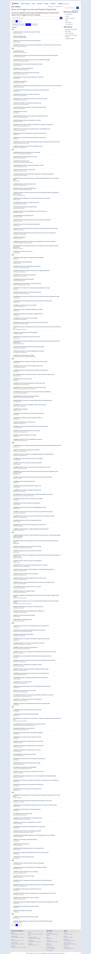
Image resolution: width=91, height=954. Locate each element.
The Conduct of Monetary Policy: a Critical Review (28, 871)
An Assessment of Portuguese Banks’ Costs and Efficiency (29, 266)
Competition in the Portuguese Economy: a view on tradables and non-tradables (34, 59)
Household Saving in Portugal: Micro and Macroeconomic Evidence (31, 346)
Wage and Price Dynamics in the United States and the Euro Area (31, 413)
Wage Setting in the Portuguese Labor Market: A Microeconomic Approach (33, 677)
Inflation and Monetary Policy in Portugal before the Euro (29, 737)
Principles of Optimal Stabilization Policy (26, 481)
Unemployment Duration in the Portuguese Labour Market (29, 520)
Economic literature (25, 3)
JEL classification (69, 24)
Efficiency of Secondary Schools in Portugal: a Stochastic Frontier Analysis (32, 565)
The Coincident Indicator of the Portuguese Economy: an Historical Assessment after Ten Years (37, 893)
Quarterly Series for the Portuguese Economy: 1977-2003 (29, 822)
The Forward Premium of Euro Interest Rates (27, 690)
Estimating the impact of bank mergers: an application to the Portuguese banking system (36, 174)
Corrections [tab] (34, 24)
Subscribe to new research (71, 29)
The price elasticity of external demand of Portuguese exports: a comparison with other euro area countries (39, 44)
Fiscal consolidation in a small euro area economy (29, 202)
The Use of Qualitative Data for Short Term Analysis (28, 897)
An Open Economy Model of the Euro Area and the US (30, 586)
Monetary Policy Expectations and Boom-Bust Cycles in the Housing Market (33, 426)
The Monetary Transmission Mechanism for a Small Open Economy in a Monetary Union (37, 374)
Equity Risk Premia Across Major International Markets (29, 503)
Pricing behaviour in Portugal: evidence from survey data (29, 749)
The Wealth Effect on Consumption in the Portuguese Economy (30, 606)
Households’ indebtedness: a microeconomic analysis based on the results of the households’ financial (38, 55)
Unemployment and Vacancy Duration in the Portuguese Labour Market (32, 867)
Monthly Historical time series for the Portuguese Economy (30, 788)
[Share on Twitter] (14, 6)
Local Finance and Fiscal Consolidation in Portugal (28, 916)
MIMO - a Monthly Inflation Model (25, 619)
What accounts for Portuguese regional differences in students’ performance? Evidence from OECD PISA (39, 141)
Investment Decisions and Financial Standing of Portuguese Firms (31, 610)
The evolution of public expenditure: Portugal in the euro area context (32, 133)
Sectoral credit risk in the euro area (25, 251)
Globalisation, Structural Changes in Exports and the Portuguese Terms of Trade (34, 467)
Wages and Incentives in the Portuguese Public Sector (28, 396)
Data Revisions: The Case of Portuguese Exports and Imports (30, 439)
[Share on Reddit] (17, 6)
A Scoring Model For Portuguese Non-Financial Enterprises (29, 102)
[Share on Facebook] (15, 6)
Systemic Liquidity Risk (22, 81)
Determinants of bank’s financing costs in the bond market (29, 709)
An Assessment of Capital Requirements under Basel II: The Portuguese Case (33, 370)
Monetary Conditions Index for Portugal (26, 876)
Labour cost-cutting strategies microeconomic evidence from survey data (32, 98)
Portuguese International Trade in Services (26, 422)
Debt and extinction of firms (23, 161)
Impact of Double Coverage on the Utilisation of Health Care (30, 417)
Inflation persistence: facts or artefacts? (28, 754)
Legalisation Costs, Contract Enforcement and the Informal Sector (31, 643)
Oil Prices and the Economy (23, 843)
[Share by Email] (19, 6)
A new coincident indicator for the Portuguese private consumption (31, 758)
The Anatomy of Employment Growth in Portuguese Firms (29, 485)
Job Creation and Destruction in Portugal (26, 615)
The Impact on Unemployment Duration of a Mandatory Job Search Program (33, 669)
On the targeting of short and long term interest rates (29, 94)
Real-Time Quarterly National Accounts (26, 856)
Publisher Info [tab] (15, 24)
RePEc (31, 953)
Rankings (46, 3)
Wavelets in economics (22, 111)
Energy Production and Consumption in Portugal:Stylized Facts (30, 313)
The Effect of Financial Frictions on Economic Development (30, 462)
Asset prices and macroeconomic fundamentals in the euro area (30, 771)
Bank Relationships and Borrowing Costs (26, 279)
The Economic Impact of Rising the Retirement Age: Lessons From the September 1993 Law (36, 582)
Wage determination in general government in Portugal (29, 762)
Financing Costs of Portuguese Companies (26, 591)
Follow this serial (52, 6)
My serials (58, 6)
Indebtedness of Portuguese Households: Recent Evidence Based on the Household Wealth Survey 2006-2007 (39, 445)
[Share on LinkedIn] (18, 6)
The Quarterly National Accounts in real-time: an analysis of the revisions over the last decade (36, 232)
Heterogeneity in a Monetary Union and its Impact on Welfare (30, 498)
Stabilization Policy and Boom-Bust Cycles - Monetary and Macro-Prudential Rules (34, 219)
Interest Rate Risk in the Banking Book (25, 634)
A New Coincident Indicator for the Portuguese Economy (29, 809)
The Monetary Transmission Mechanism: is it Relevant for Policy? (33, 724)
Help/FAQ (52, 3)
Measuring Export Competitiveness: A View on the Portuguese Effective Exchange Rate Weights (37, 775)
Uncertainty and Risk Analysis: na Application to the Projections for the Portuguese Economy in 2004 (38, 901)
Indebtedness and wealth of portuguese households (28, 714)
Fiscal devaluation (21, 237)
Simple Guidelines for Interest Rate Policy (26, 728)
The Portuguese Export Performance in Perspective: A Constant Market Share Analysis (35, 511)
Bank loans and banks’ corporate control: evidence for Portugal (30, 165)
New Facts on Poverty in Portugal (24, 378)
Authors (33, 3)
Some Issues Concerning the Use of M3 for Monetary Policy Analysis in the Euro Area (34, 656)
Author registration (69, 33)
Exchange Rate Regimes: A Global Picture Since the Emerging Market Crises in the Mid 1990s (36, 835)
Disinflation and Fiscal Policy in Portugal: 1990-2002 (28, 906)
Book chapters (68, 22)
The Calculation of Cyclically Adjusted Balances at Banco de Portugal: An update (34, 703)
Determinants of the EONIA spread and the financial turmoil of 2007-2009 (33, 322)
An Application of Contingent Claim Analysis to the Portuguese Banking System (33, 270)
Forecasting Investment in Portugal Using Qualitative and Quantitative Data (33, 528)
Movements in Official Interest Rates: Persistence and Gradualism (31, 863)
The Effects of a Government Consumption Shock (28, 647)
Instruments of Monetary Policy (26, 813)
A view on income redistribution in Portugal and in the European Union (32, 137)
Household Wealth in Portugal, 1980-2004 (28, 767)
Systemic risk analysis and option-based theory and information (30, 77)
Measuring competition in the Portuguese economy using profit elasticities (33, 115)
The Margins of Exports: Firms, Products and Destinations (29, 292)
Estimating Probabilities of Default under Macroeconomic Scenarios (31, 630)
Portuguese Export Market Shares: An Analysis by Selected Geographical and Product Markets (37, 660)
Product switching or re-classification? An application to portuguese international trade (35, 124)
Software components (70, 18)
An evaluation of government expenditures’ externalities (29, 120)
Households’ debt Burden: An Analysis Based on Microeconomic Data (31, 826)
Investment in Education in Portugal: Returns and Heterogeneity (31, 257)
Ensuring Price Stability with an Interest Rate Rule (28, 573)
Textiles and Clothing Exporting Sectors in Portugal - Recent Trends (31, 383)
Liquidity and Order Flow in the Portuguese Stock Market (29, 830)
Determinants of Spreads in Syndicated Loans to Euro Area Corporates (32, 578)
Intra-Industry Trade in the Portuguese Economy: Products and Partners (32, 404)
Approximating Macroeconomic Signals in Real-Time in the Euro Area (32, 524)
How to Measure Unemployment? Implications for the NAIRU (30, 309)
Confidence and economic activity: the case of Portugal (29, 31)
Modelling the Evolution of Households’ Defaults (27, 206)
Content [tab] (28, 24)
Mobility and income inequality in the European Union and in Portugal (32, 107)
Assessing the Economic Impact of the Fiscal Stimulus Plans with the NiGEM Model (34, 391)
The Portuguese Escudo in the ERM (25, 910)
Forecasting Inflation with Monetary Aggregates (28, 332)
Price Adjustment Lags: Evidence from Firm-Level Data (29, 430)
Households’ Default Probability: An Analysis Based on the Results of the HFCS (33, 89)
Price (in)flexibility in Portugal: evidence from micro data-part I (30, 741)
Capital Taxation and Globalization (25, 261)
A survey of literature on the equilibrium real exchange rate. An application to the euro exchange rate (38, 780)
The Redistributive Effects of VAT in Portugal (27, 435)
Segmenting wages (22, 36)
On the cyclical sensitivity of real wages (26, 355)
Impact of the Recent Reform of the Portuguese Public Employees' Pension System (36, 494)
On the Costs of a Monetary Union (25, 681)
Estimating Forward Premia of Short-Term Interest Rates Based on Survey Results (34, 686)
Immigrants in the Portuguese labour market (27, 183)
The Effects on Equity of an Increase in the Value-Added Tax (30, 560)
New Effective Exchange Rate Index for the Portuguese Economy (31, 848)
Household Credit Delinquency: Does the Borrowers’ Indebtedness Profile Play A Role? (35, 300)
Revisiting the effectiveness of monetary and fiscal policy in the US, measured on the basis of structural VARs (39, 85)
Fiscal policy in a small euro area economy (26, 169)
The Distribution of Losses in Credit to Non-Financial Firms (29, 546)
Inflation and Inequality (22, 409)
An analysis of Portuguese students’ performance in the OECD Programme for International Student (38, 228)
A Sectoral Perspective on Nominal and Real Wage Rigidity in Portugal (32, 507)
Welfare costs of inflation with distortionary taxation (28, 72)
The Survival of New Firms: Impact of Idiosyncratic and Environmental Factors (33, 625)
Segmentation (21, 51)
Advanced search (75, 10)
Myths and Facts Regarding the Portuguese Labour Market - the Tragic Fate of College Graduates (37, 805)
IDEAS (27, 953)
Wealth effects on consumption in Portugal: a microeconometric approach (32, 361)
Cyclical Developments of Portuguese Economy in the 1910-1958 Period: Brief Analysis (35, 921)
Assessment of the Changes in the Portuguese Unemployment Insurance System (34, 638)
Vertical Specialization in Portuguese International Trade (29, 490)
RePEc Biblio (68, 31)
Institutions (39, 3)
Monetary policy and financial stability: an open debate (29, 152)
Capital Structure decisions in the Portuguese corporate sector (30, 365)
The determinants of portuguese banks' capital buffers (29, 449)
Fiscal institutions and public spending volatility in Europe (31, 64)
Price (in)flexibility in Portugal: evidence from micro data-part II (31, 745)
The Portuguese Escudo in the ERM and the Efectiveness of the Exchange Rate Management (36, 884)
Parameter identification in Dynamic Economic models (29, 336)
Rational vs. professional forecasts (26, 215)
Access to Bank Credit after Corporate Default (27, 305)
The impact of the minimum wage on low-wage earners (29, 224)
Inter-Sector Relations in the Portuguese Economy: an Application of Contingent (34, 287)
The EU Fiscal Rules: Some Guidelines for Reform (27, 839)
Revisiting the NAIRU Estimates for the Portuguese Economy (30, 817)
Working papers (68, 14)
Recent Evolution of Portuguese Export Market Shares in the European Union (33, 852)
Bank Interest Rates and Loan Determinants (27, 274)
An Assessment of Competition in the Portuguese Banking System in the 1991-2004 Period (36, 454)
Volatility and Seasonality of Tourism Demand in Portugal (29, 283)
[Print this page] (20, 6)
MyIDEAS (63, 3)
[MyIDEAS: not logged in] (61, 6)
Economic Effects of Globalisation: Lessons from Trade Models (30, 458)
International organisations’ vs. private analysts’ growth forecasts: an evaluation (34, 198)
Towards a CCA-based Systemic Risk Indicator (27, 188)
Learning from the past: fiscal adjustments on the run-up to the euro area (32, 211)
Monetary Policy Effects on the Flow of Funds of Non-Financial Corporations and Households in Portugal (38, 296)
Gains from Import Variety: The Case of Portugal (27, 318)
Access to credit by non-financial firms (25, 68)
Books (66, 20)
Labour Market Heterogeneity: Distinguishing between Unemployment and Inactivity (35, 800)
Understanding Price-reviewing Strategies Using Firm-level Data (31, 351)
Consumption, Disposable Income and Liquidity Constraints (30, 664)
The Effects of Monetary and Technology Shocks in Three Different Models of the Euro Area (36, 569)
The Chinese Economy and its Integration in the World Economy (30, 784)
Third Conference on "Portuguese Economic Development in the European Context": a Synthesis (37, 651)
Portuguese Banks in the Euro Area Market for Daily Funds (29, 550)
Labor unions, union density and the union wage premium (29, 40)
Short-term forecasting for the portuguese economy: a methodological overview (34, 128)
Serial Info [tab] (22, 24)
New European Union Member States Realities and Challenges (30, 732)
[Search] (77, 8)
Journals (67, 16)
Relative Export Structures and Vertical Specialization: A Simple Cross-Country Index (36, 694)
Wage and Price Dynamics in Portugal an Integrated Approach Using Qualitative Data (35, 400)
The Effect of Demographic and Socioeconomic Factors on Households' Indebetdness (35, 880)
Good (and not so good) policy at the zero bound (27, 156)
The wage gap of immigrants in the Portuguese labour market (30, 146)
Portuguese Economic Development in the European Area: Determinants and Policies (35, 477)
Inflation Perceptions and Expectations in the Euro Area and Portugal (32, 387)
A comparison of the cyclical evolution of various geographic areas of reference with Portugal (36, 241)
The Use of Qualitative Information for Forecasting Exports (30, 699)
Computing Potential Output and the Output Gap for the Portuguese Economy (33, 673)
